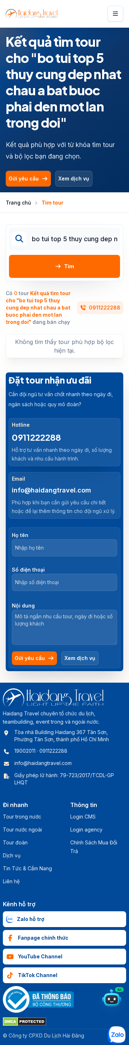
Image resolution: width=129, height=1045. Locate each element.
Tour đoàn (15, 842)
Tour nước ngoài (22, 829)
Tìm (69, 266)
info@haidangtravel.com (51, 490)
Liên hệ (11, 881)
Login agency (86, 829)
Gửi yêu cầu (24, 178)
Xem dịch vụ (73, 178)
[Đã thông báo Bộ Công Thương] (38, 999)
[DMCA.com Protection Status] (24, 1021)
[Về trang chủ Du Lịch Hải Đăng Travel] (31, 13)
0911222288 (104, 307)
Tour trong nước (22, 816)
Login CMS (83, 816)
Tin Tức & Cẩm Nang (27, 868)
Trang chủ (18, 203)
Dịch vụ (11, 855)
